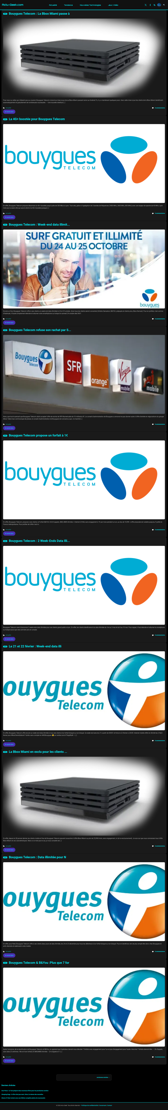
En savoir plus (9, 111)
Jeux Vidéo (113, 5)
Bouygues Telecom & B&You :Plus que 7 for (36, 963)
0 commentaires (160, 108)
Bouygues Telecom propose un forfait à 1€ (36, 435)
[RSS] (154, 5)
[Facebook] (150, 5)
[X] (145, 5)
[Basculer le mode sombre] (159, 5)
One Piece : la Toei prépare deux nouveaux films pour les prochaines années (24, 1091)
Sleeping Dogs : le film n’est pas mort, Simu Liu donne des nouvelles (22, 1094)
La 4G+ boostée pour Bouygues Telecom (34, 119)
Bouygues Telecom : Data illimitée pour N (35, 857)
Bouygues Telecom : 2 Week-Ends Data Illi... (37, 541)
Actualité (53, 5)
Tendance (68, 5)
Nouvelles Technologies (90, 5)
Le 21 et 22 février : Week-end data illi (32, 646)
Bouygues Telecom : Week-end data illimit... (37, 224)
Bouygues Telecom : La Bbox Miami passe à (37, 13)
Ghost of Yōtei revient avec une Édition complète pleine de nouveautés (23, 1098)
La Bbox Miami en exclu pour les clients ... (35, 752)
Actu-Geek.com (12, 5)
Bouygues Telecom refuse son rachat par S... (37, 330)
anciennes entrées (102, 1077)
